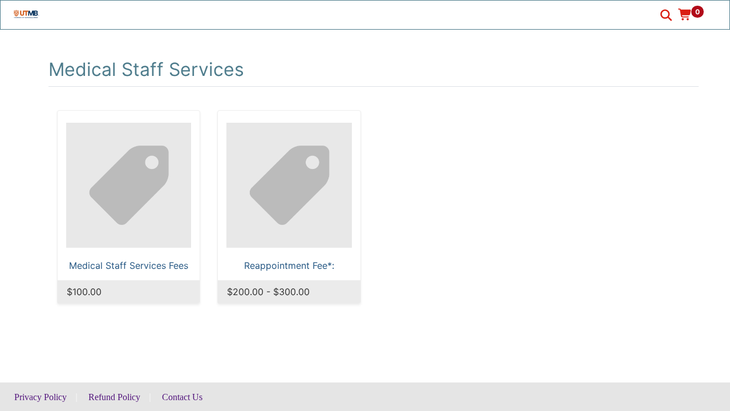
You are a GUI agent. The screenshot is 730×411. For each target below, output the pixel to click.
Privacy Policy (40, 397)
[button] (695, 14)
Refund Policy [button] (114, 397)
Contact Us (182, 397)
